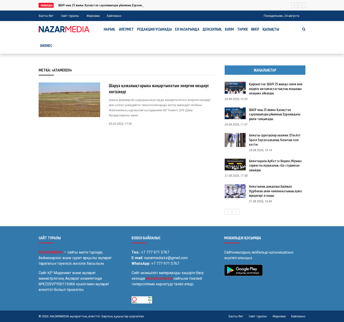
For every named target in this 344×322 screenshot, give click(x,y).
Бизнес (46, 45)
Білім (229, 29)
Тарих (242, 29)
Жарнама (93, 16)
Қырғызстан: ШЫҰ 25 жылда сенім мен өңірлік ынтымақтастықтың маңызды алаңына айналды (275, 88)
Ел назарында (187, 29)
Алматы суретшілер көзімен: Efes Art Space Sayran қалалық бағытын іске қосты (274, 140)
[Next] (236, 212)
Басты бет (46, 16)
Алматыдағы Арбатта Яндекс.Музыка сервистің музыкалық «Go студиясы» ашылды (275, 165)
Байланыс (114, 16)
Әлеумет (126, 29)
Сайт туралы (70, 16)
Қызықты (271, 29)
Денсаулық (212, 29)
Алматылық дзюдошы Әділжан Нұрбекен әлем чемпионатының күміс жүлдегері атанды (275, 191)
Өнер (255, 29)
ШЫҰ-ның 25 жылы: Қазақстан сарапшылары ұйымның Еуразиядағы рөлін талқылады (115, 5)
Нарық (109, 29)
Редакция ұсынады (154, 29)
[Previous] (228, 212)
